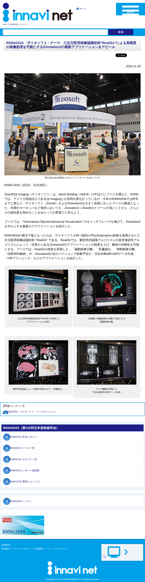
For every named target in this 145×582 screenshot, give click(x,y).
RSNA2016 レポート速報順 (24, 470)
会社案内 (5, 545)
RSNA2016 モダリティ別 (23, 459)
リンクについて (59, 549)
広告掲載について (42, 549)
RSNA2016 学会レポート (23, 436)
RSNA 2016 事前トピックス (24, 481)
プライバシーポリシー (21, 549)
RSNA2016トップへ (20, 501)
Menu (130, 12)
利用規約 (5, 549)
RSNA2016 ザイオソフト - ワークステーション (32, 411)
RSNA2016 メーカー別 (21, 448)
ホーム (82, 8)
